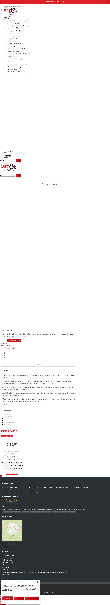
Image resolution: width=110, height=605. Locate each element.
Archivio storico (8, 152)
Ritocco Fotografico (12, 58)
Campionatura (11, 56)
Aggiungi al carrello (14, 340)
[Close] (108, 2)
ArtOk (5, 509)
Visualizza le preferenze (32, 598)
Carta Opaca (10, 28)
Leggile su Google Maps (8, 501)
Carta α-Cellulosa (9, 422)
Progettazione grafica (13, 63)
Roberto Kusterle (41, 511)
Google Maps (5, 547)
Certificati (10, 46)
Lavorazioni (7, 45)
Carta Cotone (11, 35)
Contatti (6, 157)
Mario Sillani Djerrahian (8, 511)
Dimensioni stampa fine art (14, 41)
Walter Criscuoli (72, 511)
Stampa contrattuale (13, 69)
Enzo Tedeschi (18, 509)
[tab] (38, 365)
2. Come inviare (14, 23)
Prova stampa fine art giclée (15, 20)
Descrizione (41, 365)
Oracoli (13, 348)
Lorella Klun (7, 348)
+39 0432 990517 (6, 5)
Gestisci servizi (6, 593)
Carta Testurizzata (12, 30)
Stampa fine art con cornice (15, 48)
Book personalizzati (12, 68)
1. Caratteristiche (15, 22)
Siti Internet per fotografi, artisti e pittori (16, 65)
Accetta (8, 598)
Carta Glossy (11, 32)
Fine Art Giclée (8, 73)
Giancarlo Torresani (50, 509)
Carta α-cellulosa (12, 37)
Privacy (21, 602)
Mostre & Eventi (25, 511)
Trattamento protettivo (13, 51)
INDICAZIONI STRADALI (9, 544)
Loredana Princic (68, 509)
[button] (38, 582)
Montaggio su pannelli (13, 50)
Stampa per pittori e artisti (14, 71)
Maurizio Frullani (17, 511)
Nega (19, 598)
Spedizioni (10, 61)
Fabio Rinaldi (33, 509)
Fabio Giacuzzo (25, 509)
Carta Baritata (11, 33)
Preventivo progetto (13, 43)
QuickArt (9, 40)
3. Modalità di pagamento (17, 25)
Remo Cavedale (33, 511)
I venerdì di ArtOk (12, 153)
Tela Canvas (10, 38)
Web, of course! (49, 592)
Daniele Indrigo (10, 509)
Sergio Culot (48, 511)
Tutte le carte (7, 410)
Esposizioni (7, 345)
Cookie (18, 602)
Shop (5, 18)
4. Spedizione (14, 27)
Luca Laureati (82, 509)
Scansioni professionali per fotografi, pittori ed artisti (17, 54)
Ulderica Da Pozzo (64, 511)
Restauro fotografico (13, 60)
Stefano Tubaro (55, 511)
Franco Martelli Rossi (41, 509)
